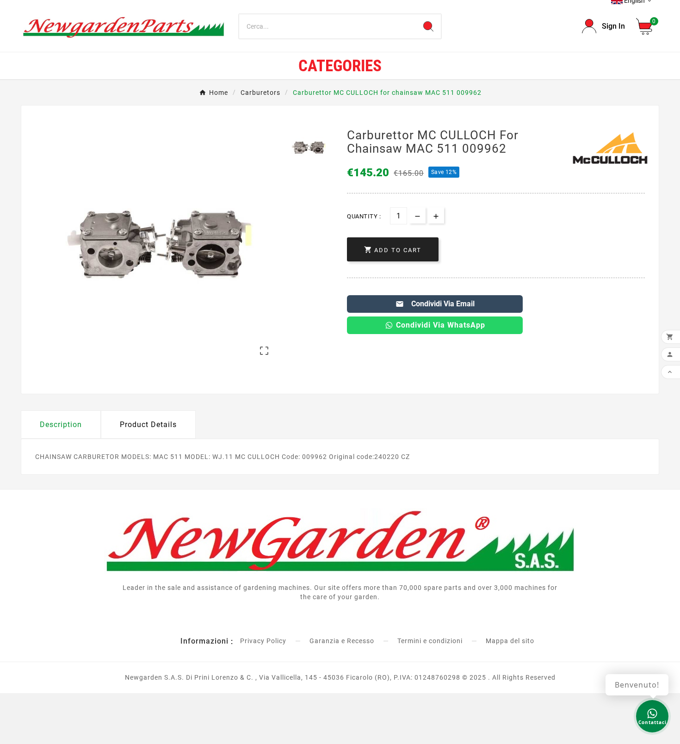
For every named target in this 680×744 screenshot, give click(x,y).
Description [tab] (61, 424)
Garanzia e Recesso (341, 641)
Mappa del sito (510, 641)
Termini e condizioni (430, 641)
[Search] (428, 26)
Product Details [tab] (148, 424)
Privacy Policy (263, 641)
